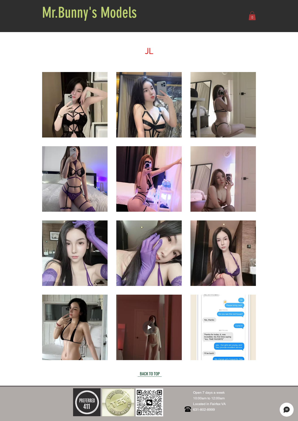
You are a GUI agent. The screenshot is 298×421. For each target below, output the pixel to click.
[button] (252, 15)
